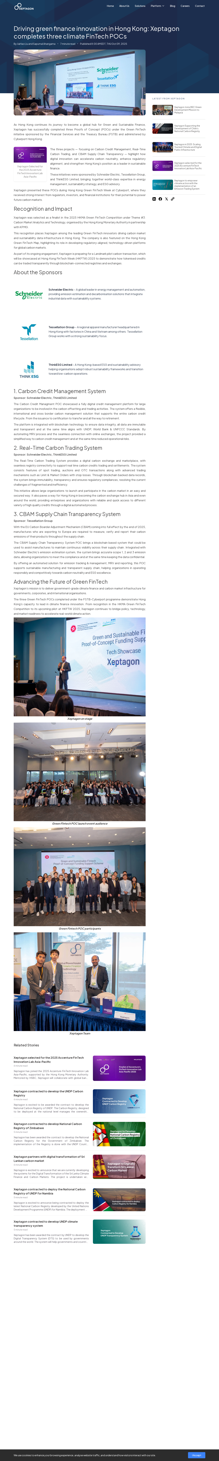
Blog (172, 5)
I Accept (196, 1455)
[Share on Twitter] (166, 199)
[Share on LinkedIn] (154, 199)
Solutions (140, 5)
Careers (185, 5)
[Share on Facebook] (160, 199)
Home (110, 5)
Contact (200, 5)
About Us (124, 5)
